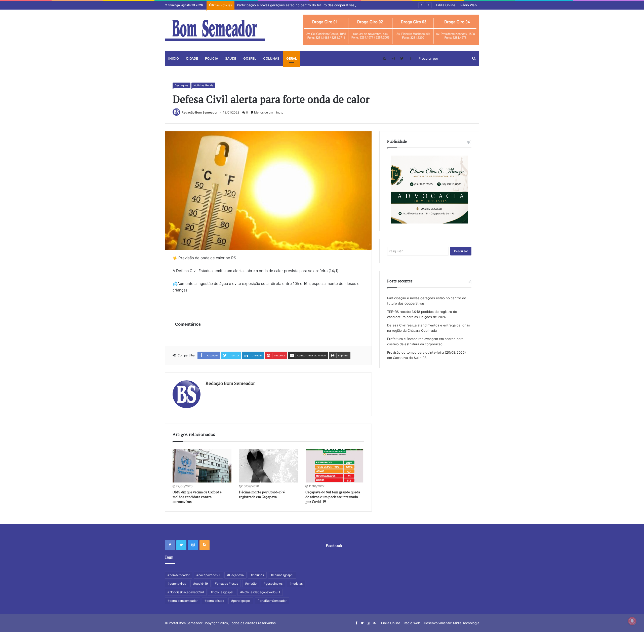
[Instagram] (393, 58)
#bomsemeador (178, 575)
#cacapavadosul (208, 575)
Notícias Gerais (203, 85)
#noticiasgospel (222, 592)
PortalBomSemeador (272, 601)
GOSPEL (249, 58)
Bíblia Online (445, 5)
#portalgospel (241, 601)
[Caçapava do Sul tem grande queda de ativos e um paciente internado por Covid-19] (334, 465)
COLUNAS (271, 58)
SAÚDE (230, 58)
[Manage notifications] (632, 621)
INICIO (173, 58)
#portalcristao (214, 601)
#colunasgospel (282, 575)
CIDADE (192, 58)
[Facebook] (410, 58)
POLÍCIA (211, 58)
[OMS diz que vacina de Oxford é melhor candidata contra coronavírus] (202, 465)
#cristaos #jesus (226, 583)
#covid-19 (200, 583)
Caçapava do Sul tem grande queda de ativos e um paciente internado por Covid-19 (332, 497)
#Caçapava (235, 575)
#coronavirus (177, 583)
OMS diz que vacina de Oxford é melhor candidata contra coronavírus (197, 497)
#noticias (296, 583)
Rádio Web (468, 5)
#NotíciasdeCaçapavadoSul (260, 592)
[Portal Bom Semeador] (215, 30)
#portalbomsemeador (182, 601)
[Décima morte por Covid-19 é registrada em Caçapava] (268, 465)
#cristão (251, 583)
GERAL (291, 58)
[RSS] (384, 58)
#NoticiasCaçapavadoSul (186, 592)
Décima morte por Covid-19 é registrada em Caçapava (262, 494)
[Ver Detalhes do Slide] (391, 30)
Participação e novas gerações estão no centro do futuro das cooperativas (295, 5)
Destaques (181, 85)
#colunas (257, 575)
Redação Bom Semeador (200, 112)
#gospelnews (273, 583)
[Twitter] (401, 58)
